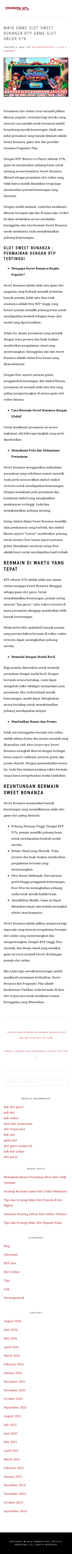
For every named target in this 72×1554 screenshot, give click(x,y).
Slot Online (12, 1272)
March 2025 (12, 1459)
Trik (6, 1289)
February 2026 (14, 1364)
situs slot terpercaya (18, 1123)
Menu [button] (64, 8)
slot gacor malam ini (18, 1146)
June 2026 (11, 1330)
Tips (7, 1280)
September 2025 (15, 1407)
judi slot (9, 1112)
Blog (7, 1246)
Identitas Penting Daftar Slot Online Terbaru (35, 1214)
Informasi (10, 1254)
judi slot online (14, 1151)
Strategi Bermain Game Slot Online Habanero (35, 1191)
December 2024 (14, 1485)
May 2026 (10, 1338)
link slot (9, 1134)
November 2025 (15, 1390)
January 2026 (13, 1373)
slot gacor (11, 1157)
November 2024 (15, 1494)
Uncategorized (14, 1298)
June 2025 (11, 1433)
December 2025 (14, 1381)
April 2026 (11, 1347)
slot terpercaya (14, 1129)
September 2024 (15, 1511)
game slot (10, 1140)
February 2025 (14, 1468)
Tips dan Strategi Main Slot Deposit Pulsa (33, 1223)
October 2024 (13, 1502)
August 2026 (12, 1321)
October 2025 (13, 1399)
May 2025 (10, 1442)
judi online (11, 1118)
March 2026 (12, 1355)
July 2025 (10, 1425)
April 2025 (11, 1450)
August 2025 (12, 1416)
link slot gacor (14, 1107)
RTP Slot (10, 1263)
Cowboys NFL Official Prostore (17, 8)
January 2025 (13, 1476)
